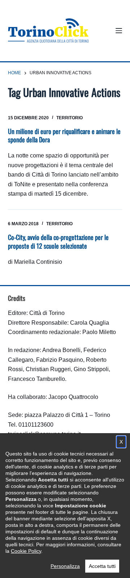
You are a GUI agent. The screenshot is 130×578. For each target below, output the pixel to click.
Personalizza (65, 566)
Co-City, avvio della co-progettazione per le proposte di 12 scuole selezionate (58, 241)
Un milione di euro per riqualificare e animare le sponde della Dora (64, 135)
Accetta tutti (102, 566)
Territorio (69, 117)
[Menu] (119, 30)
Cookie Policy (26, 551)
